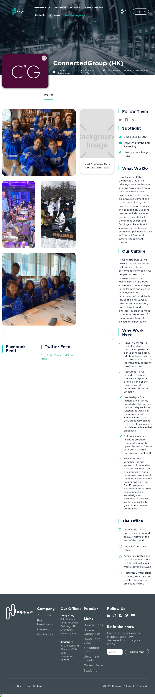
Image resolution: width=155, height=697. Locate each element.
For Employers (74, 15)
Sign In (123, 11)
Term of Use (14, 686)
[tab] (48, 95)
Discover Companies (68, 7)
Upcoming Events (91, 658)
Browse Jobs (42, 7)
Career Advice (94, 7)
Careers (43, 629)
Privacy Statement (34, 686)
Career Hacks (94, 665)
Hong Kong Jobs (92, 640)
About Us (44, 615)
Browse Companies (92, 631)
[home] (18, 11)
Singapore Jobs (91, 649)
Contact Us (45, 634)
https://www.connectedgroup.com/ (128, 70)
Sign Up (141, 11)
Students (39, 15)
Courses (55, 15)
